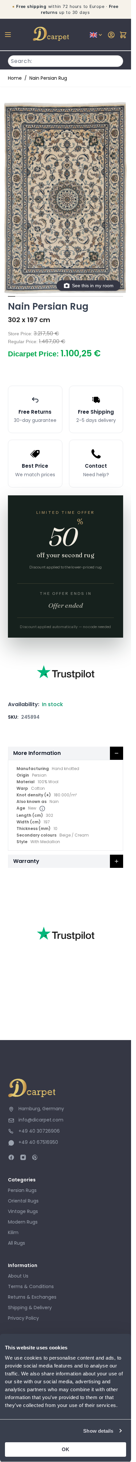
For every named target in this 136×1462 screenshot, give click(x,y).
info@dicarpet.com (40, 1120)
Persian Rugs (22, 1190)
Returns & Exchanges (32, 1297)
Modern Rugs (23, 1222)
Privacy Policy (23, 1318)
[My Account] (111, 35)
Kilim (13, 1232)
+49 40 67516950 (38, 1142)
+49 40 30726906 (39, 1131)
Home (15, 78)
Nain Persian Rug (48, 78)
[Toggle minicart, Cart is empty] (123, 35)
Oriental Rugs (23, 1201)
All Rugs (16, 1243)
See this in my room (93, 285)
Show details (98, 1431)
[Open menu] (8, 34)
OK (65, 1449)
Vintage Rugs (23, 1211)
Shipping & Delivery (30, 1307)
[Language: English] (96, 35)
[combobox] (65, 60)
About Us (18, 1276)
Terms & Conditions (31, 1286)
